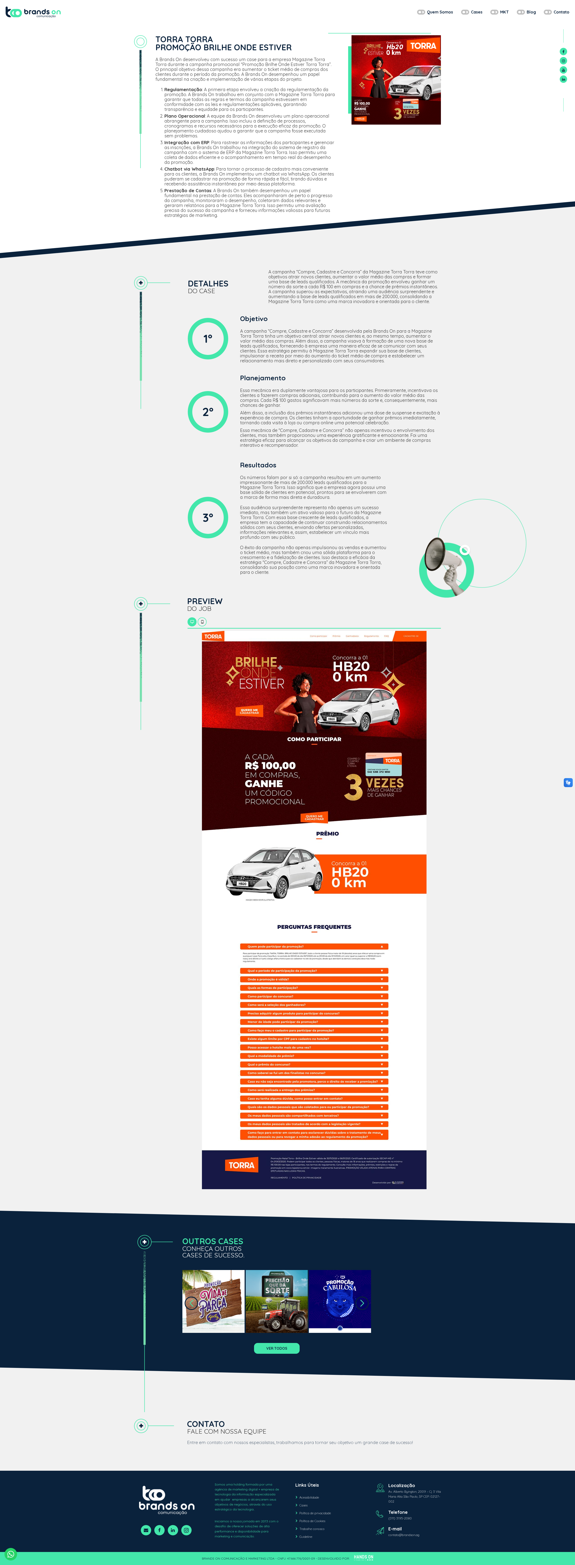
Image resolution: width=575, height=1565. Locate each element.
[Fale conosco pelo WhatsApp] (10, 1554)
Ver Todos (276, 1348)
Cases (303, 1505)
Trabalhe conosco (312, 1529)
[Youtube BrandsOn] (563, 70)
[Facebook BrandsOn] (563, 51)
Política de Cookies (312, 1521)
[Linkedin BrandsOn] (563, 79)
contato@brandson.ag (403, 1535)
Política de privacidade (315, 1513)
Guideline (305, 1537)
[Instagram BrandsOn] (563, 60)
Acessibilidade (309, 1497)
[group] (213, 1301)
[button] (191, 1303)
